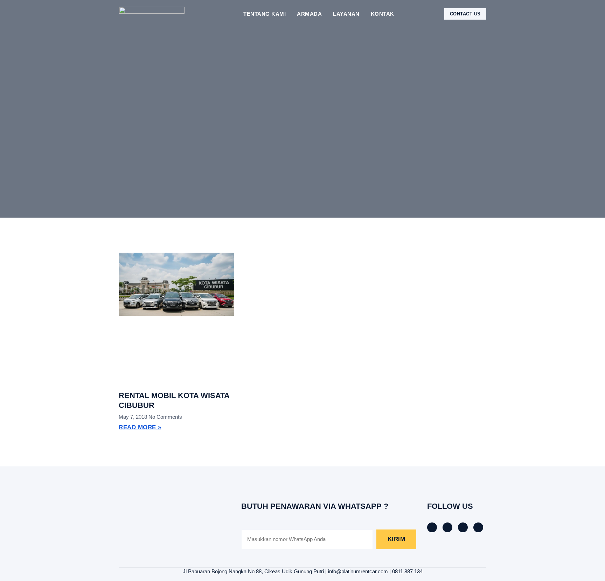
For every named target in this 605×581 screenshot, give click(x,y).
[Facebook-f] (432, 527)
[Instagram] (463, 527)
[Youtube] (478, 527)
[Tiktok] (447, 527)
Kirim (396, 539)
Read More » (140, 427)
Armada (309, 14)
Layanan (346, 14)
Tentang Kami (264, 14)
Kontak (382, 14)
